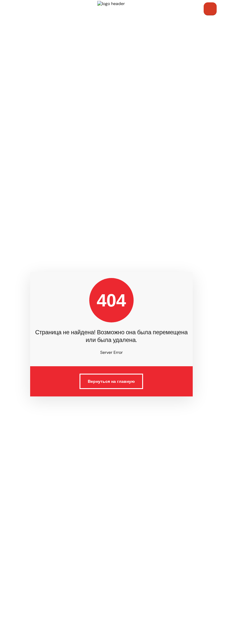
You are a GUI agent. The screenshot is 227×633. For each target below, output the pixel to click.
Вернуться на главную (111, 381)
